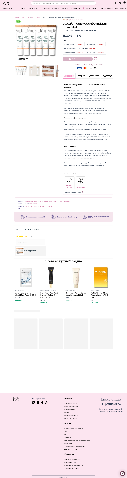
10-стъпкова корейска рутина (74, 446)
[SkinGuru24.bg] (5, 3)
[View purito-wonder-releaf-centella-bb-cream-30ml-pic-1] (34, 71)
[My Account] (116, 3)
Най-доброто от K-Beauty (45, 206)
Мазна (39, 201)
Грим (22, 17)
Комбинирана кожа (31, 201)
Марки (66, 412)
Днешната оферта (70, 403)
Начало (16, 17)
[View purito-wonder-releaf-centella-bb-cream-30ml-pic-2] (48, 71)
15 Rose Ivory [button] (95, 44)
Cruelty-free (28, 206)
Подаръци (68, 443)
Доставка (67, 437)
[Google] (46, 402)
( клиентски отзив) (77, 20)
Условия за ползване (71, 468)
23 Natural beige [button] (73, 53)
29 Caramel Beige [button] (70, 48)
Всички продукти (70, 418)
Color (64, 40)
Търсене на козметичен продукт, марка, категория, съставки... (55, 3)
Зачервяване (34, 204)
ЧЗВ (65, 431)
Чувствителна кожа (66, 201)
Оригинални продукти (72, 459)
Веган (34, 206)
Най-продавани (69, 409)
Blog (65, 434)
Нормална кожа (47, 201)
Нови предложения (71, 406)
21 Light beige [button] (87, 48)
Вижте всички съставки (72, 192)
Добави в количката (79, 59)
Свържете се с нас (70, 449)
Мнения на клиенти (71, 415)
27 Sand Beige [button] (96, 53)
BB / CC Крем (35, 17)
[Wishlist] (120, 3)
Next (57, 70)
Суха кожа (56, 201)
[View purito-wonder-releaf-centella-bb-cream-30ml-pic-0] (21, 71)
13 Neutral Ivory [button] (73, 44)
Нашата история (70, 462)
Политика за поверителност (74, 465)
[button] (9, 8)
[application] (15, 8)
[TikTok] (42, 402)
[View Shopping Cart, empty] (124, 3)
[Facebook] (37, 402)
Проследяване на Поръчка (73, 428)
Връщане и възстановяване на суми (77, 440)
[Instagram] (33, 402)
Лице (28, 17)
